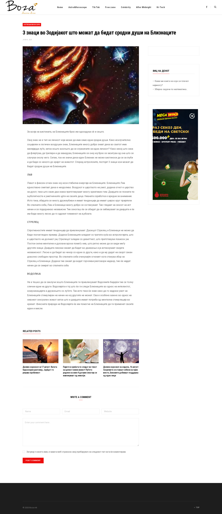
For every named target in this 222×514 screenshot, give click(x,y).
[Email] (11, 164)
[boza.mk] (21, 7)
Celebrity (126, 7)
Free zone (110, 7)
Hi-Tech (161, 7)
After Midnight (143, 7)
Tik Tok (96, 7)
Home (60, 7)
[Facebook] (11, 141)
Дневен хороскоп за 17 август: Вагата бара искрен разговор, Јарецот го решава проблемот (40, 370)
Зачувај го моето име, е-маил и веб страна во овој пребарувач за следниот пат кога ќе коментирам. (76, 452)
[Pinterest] (11, 156)
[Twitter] (11, 148)
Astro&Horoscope (77, 7)
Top (197, 507)
